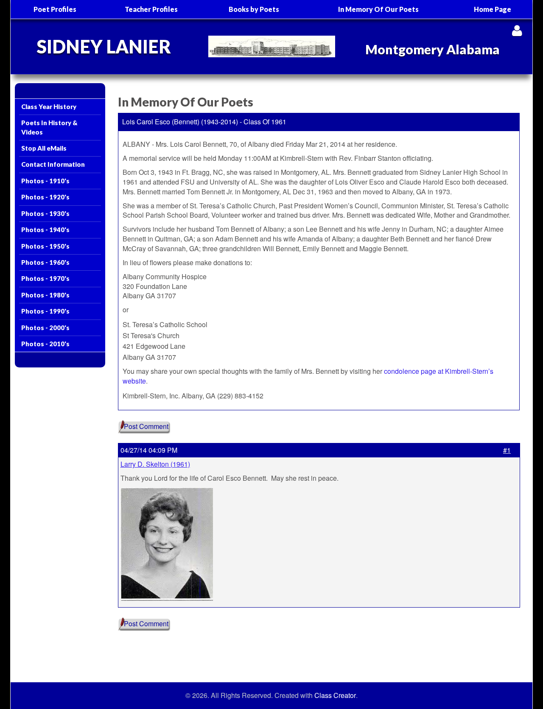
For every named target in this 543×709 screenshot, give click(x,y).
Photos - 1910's (45, 181)
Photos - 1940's (45, 229)
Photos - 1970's (45, 278)
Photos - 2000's (45, 327)
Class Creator (335, 695)
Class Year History (48, 106)
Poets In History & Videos (49, 127)
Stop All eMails (44, 148)
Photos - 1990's (45, 311)
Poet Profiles (55, 9)
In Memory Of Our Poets (378, 9)
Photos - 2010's (45, 343)
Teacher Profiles (151, 9)
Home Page (492, 9)
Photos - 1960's (45, 262)
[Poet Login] (517, 30)
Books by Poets (254, 9)
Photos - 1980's (45, 295)
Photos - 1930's (45, 213)
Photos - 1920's (45, 197)
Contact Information (53, 164)
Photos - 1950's (45, 246)
